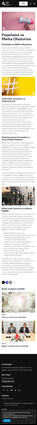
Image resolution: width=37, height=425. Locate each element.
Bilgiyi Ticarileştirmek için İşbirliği (15, 346)
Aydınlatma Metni (28, 403)
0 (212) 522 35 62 (8, 381)
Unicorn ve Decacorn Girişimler (14, 317)
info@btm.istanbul (8, 378)
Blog (4, 315)
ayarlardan (15, 417)
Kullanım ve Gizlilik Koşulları (12, 403)
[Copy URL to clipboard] (13, 282)
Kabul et (7, 420)
